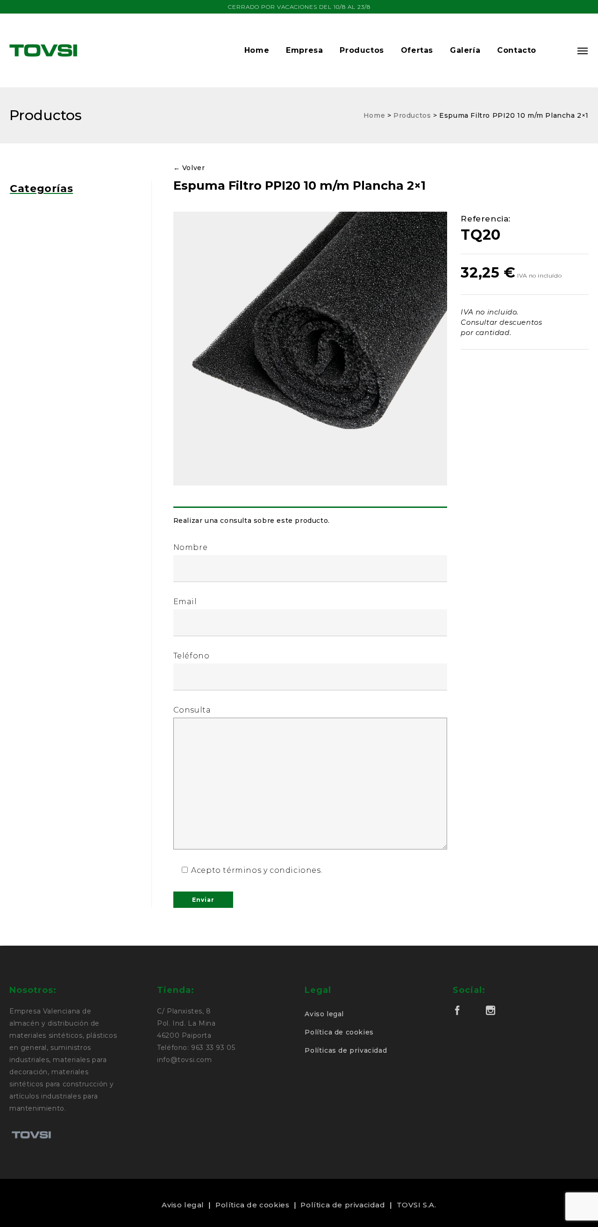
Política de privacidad (342, 1204)
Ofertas (417, 50)
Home (256, 50)
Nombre (190, 547)
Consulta (192, 710)
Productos (362, 50)
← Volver (189, 168)
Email (185, 601)
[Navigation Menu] (583, 50)
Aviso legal (324, 1014)
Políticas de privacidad (346, 1050)
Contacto (516, 50)
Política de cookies (339, 1032)
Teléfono (191, 655)
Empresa (304, 50)
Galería (465, 50)
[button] (557, 50)
